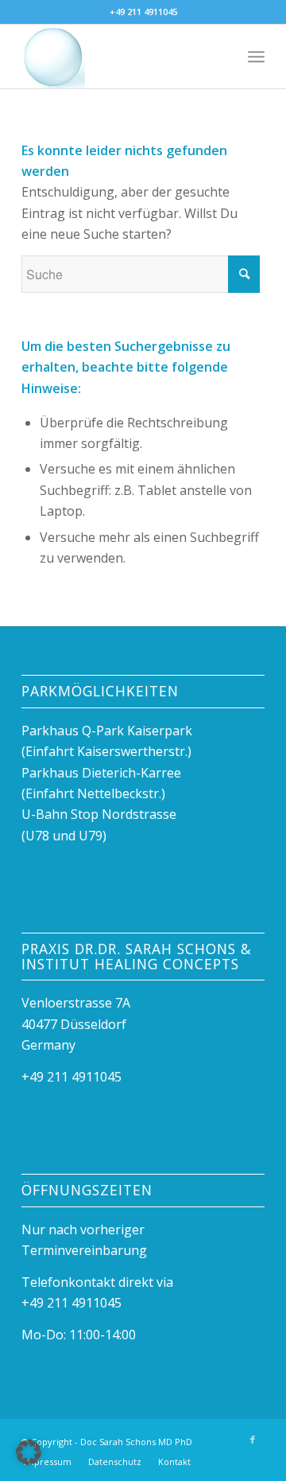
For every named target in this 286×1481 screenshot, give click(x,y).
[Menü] (256, 56)
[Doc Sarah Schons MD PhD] (118, 56)
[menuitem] (256, 56)
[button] (28, 1452)
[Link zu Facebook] (253, 1440)
